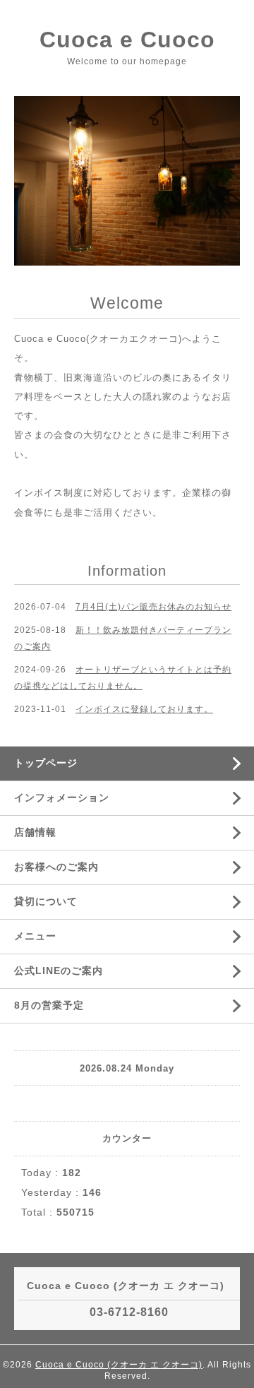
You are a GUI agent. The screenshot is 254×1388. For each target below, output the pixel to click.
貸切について (46, 901)
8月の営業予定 (49, 1005)
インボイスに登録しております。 (144, 709)
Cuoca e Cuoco (127, 39)
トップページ (46, 763)
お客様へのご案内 (56, 866)
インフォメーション (61, 797)
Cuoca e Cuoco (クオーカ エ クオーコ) (118, 1365)
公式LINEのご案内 (58, 970)
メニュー (35, 936)
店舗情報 (35, 832)
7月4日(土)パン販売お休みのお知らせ (153, 607)
